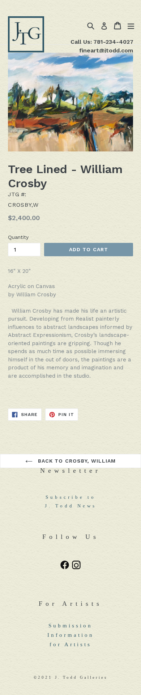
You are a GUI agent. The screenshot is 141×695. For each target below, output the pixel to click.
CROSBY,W (23, 204)
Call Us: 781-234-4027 (101, 41)
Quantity (18, 237)
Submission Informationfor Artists (70, 635)
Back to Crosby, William (76, 461)
